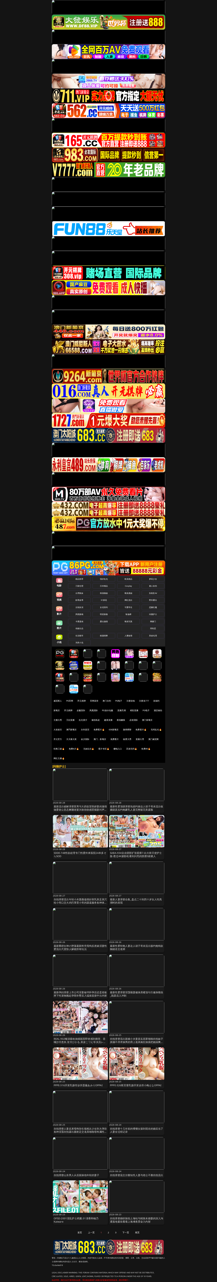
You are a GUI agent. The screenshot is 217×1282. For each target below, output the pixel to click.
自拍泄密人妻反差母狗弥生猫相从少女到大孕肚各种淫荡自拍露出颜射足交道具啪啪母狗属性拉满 (80, 1132)
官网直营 (94, 700)
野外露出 (153, 600)
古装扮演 (79, 607)
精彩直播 (134, 710)
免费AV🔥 (145, 748)
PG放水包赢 (107, 710)
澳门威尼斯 (153, 739)
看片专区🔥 (103, 748)
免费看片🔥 (99, 729)
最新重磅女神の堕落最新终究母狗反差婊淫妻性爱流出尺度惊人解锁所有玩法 (80, 947)
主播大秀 (58, 720)
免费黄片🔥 (141, 729)
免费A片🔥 (74, 748)
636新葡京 (114, 729)
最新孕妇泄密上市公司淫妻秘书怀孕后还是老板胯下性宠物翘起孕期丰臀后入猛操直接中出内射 (80, 994)
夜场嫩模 (121, 720)
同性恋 (153, 628)
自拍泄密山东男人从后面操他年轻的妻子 (76, 1175)
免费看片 (114, 739)
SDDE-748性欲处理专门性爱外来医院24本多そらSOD (80, 854)
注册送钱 (131, 700)
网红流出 (128, 600)
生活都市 (79, 635)
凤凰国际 (93, 710)
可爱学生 (128, 607)
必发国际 (133, 720)
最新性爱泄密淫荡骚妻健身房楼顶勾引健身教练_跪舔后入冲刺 (136, 994)
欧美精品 (128, 579)
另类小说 (79, 642)
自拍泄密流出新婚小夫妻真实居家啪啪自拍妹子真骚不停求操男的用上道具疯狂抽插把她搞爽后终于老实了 (136, 1042)
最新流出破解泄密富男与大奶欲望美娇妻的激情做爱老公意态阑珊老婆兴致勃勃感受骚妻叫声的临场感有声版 (80, 810)
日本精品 (104, 586)
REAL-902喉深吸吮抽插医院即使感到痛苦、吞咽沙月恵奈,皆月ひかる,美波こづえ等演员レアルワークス (80, 1042)
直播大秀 (140, 739)
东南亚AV (153, 593)
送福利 (156, 700)
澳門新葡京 (71, 729)
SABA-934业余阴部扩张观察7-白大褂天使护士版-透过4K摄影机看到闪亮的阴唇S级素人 (136, 854)
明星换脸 (104, 614)
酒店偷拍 (158, 710)
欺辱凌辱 (79, 600)
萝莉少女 (153, 579)
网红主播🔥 (59, 758)
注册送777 (144, 700)
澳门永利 (107, 700)
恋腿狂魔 (153, 607)
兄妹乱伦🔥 (88, 748)
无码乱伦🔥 (156, 729)
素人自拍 (153, 586)
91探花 (104, 600)
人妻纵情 (128, 635)
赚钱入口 (118, 748)
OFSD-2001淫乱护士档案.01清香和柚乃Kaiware (76, 1220)
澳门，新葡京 (100, 739)
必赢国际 (81, 710)
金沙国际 (85, 739)
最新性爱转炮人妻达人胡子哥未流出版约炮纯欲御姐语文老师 (136, 947)
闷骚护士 (153, 614)
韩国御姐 (104, 593)
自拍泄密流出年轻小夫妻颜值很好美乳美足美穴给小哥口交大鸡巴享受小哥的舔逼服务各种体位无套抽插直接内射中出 (80, 903)
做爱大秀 (127, 739)
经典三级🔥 (59, 748)
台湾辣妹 (79, 593)
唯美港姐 (128, 593)
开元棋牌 (81, 700)
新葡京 (57, 710)
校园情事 (104, 635)
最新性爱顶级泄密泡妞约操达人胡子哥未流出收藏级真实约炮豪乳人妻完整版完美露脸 (136, 808)
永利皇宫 (85, 729)
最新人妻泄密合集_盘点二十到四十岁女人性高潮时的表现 (136, 901)
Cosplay (128, 586)
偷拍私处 (96, 720)
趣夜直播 (108, 720)
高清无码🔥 (131, 748)
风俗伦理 (153, 635)
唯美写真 (128, 621)
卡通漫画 (79, 621)
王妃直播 (70, 720)
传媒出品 (79, 628)
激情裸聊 (127, 729)
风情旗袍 (79, 614)
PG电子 (118, 700)
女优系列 (104, 607)
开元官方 (58, 739)
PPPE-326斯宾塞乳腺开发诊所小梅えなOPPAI (135, 1085)
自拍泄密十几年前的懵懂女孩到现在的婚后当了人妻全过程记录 (136, 1130)
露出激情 (104, 621)
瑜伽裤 (128, 614)
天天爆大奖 (71, 739)
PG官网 (69, 700)
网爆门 (153, 621)
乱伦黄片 (83, 720)
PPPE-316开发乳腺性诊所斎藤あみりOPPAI (78, 1085)
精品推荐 (79, 579)
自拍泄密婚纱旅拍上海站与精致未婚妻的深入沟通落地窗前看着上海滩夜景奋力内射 (136, 1220)
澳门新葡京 (147, 720)
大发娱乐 (58, 729)
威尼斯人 (58, 700)
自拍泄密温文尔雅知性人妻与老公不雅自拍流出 (136, 1175)
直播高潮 (121, 710)
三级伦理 (79, 586)
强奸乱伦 (104, 579)
